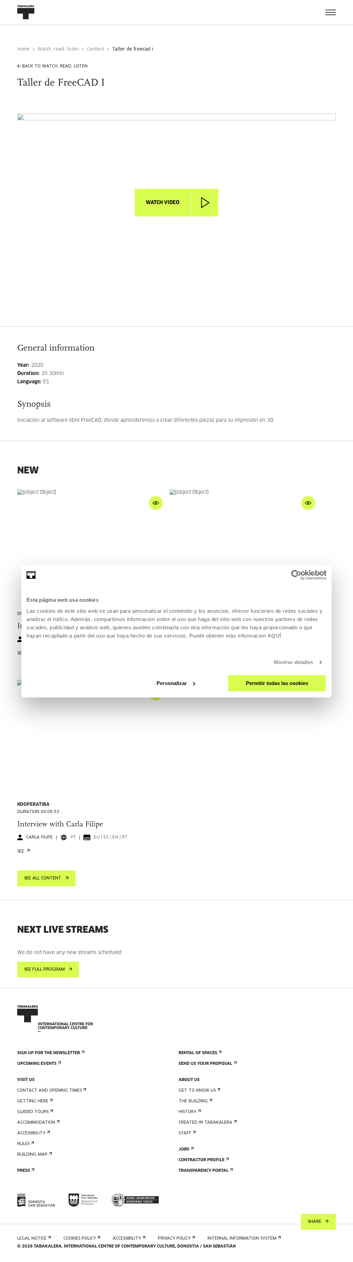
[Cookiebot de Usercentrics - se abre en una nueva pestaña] (296, 575)
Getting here (32, 1101)
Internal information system (242, 1239)
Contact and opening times (49, 1091)
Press (23, 1171)
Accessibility (31, 1133)
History (187, 1112)
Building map (32, 1155)
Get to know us (197, 1091)
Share (314, 1222)
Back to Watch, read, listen (55, 66)
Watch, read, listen (58, 49)
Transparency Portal (204, 1171)
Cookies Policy (79, 1239)
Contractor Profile (201, 1160)
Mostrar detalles (293, 662)
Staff (185, 1133)
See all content (42, 878)
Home (23, 49)
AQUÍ (274, 636)
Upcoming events (37, 1064)
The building (193, 1101)
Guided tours (33, 1112)
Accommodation (36, 1123)
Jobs (184, 1149)
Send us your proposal (205, 1064)
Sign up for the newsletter (48, 1053)
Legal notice (32, 1239)
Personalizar (172, 683)
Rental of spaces (198, 1053)
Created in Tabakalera (205, 1123)
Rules (23, 1144)
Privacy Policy (174, 1239)
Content (95, 49)
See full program (44, 969)
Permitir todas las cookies (277, 683)
